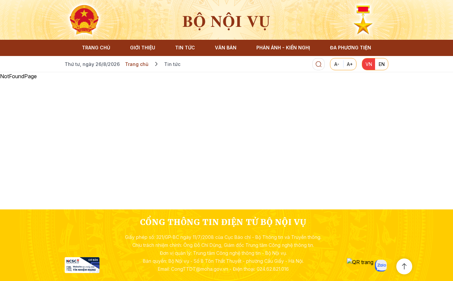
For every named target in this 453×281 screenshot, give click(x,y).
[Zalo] (380, 265)
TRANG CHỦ (96, 47)
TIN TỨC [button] (185, 47)
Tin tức (172, 64)
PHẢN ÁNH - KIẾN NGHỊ (283, 47)
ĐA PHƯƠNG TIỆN (350, 47)
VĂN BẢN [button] (225, 47)
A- (336, 64)
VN (368, 64)
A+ (350, 64)
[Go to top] (404, 266)
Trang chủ (136, 64)
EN (382, 64)
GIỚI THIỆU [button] (142, 47)
